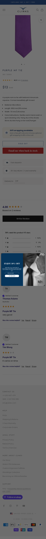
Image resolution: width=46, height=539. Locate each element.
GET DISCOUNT (12, 275)
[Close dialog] (43, 255)
